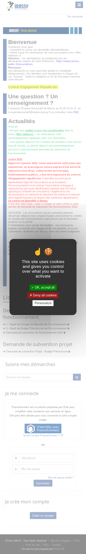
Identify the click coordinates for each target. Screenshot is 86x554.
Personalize (43, 303)
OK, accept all (44, 287)
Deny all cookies (44, 295)
